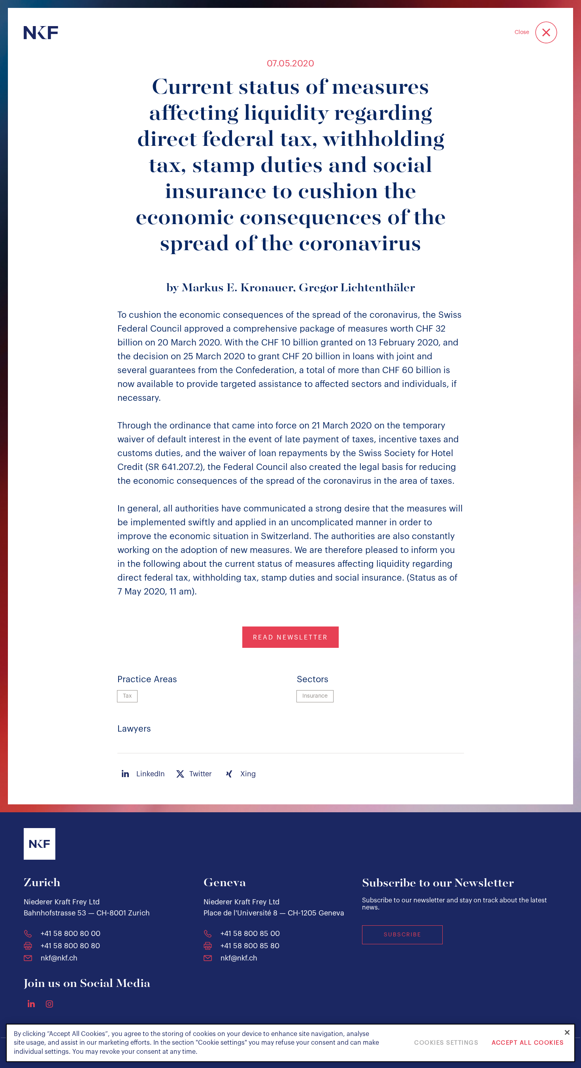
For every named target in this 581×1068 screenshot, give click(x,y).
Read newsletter (290, 637)
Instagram (49, 1004)
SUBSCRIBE (402, 935)
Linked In (31, 1003)
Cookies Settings (446, 1043)
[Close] (567, 1032)
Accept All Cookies (528, 1043)
